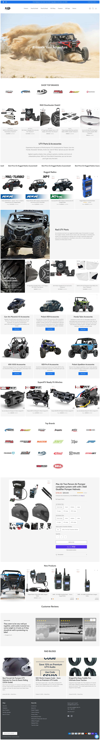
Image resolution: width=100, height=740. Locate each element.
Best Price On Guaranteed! (43, 166)
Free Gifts (53, 2)
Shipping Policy (34, 723)
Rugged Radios (50, 172)
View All (5, 706)
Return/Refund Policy (36, 716)
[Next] (73, 2)
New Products (50, 566)
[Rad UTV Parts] (7, 8)
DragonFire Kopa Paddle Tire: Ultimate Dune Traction (80, 679)
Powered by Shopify (15, 736)
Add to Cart (71, 542)
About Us (33, 708)
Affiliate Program (35, 721)
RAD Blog (52, 8)
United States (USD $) (92, 2)
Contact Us (33, 706)
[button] (97, 737)
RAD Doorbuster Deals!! (50, 105)
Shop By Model (34, 8)
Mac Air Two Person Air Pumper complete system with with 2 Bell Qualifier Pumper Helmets (71, 487)
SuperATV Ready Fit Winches (50, 382)
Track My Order (34, 725)
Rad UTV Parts (6, 714)
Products (26, 8)
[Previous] (27, 2)
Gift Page (67, 8)
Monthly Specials (7, 712)
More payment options (71, 550)
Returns (74, 8)
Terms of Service (35, 712)
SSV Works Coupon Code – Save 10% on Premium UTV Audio (48, 679)
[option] (50, 45)
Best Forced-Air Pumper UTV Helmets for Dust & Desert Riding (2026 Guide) (15, 680)
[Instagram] (6, 2)
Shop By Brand (44, 8)
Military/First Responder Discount (39, 718)
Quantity (58, 534)
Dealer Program (35, 710)
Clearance (60, 8)
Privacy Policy (34, 714)
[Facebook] (3, 2)
